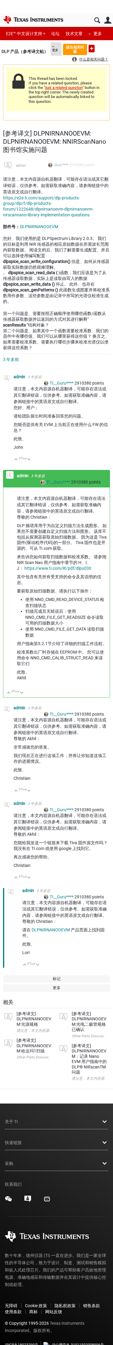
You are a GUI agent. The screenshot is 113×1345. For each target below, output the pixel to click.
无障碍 (11, 1305)
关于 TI (11, 1121)
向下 (29, 459)
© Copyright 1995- (27, 1323)
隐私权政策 (65, 1305)
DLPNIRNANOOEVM (39, 226)
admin (21, 165)
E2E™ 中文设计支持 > (25, 33)
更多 (97, 33)
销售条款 (91, 1305)
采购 (9, 1163)
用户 (107, 20)
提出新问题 (92, 48)
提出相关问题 (75, 49)
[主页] (33, 20)
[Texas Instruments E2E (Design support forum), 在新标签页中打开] (27, 1201)
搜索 (97, 20)
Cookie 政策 (36, 1305)
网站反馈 (53, 1311)
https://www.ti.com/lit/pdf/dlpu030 (57, 568)
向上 (16, 459)
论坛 (55, 33)
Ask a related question (64, 87)
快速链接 (13, 1142)
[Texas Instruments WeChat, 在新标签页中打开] (8, 1201)
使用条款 (13, 1311)
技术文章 (74, 33)
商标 (33, 1311)
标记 (57, 978)
